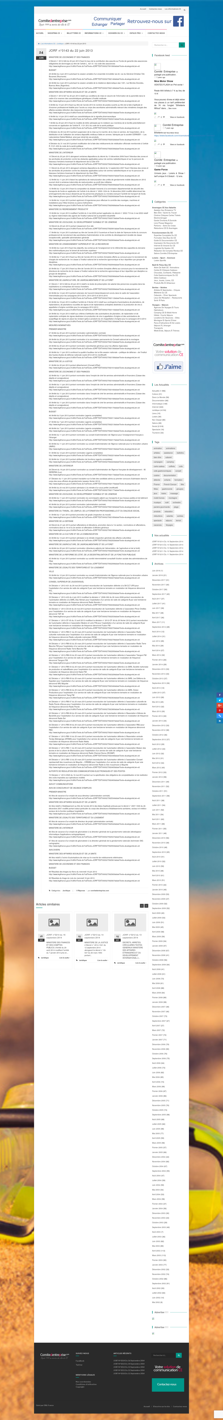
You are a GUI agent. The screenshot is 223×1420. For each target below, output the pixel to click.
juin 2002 (156, 1297)
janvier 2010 (157, 889)
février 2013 (157, 716)
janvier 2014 (157, 664)
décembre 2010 (158, 838)
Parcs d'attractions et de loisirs (167, 323)
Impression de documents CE (166, 243)
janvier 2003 (157, 1264)
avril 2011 (156, 819)
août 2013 (156, 688)
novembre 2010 (158, 842)
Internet (155, 407)
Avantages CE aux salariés (164, 207)
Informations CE (93, 33)
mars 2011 (156, 824)
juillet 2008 (156, 974)
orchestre (177, 502)
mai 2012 (156, 758)
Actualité (155, 390)
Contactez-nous (155, 9)
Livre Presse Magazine (163, 223)
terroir (178, 520)
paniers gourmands (162, 507)
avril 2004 (156, 1194)
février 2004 (157, 1203)
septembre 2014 (159, 627)
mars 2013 (156, 711)
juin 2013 (156, 697)
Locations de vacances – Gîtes (167, 317)
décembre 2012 (158, 725)
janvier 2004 (157, 1208)
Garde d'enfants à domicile (165, 220)
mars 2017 (156, 622)
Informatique (157, 403)
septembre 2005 (159, 1114)
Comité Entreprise (164, 71)
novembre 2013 (158, 673)
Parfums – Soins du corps (165, 225)
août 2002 (156, 1288)
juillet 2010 (156, 861)
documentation (170, 475)
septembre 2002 (159, 1283)
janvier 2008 (157, 1002)
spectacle (158, 520)
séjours (169, 520)
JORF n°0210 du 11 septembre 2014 (167, 554)
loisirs (163, 493)
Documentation (158, 400)
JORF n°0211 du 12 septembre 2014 (167, 551)
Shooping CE (54, 33)
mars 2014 (156, 655)
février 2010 (157, 884)
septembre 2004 (159, 1171)
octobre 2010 (157, 847)
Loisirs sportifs (160, 260)
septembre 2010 (159, 852)
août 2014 (156, 631)
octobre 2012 (157, 734)
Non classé (157, 419)
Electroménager (160, 218)
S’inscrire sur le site (161, 1406)
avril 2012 (156, 763)
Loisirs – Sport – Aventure (163, 257)
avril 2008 (156, 988)
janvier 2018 (157, 575)
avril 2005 (156, 1138)
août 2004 (156, 1175)
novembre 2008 (158, 955)
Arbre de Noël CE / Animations (166, 267)
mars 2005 (156, 1142)
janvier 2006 (157, 1096)
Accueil (143, 9)
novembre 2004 (158, 1161)
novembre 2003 (158, 1217)
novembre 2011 (158, 786)
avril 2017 (156, 617)
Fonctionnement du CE (162, 232)
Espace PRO (135, 33)
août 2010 (156, 856)
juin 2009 (156, 922)
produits (157, 511)
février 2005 (157, 1147)
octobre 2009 (157, 903)
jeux (155, 493)
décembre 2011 (158, 781)
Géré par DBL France (45, 1405)
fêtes (156, 489)
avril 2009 (156, 931)
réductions (158, 516)
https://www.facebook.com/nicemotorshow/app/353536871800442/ (184, 135)
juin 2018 (156, 570)
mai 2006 (156, 1077)
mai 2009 (156, 927)
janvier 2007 (157, 1039)
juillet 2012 (156, 749)
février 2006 (157, 1091)
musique (157, 502)
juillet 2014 (156, 636)
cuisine (157, 475)
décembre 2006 (158, 1044)
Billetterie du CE (160, 292)
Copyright (80, 1387)
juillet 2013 (156, 692)
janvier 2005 (157, 1152)
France (157, 484)
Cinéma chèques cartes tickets (167, 215)
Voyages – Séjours (160, 305)
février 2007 (157, 1035)
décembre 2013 (158, 669)
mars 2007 (156, 1030)
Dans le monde (158, 397)
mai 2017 (156, 613)
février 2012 (157, 772)
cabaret (168, 457)
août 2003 (156, 1232)
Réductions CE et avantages (165, 228)
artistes (157, 452)
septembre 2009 (159, 908)
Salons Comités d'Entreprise (165, 253)
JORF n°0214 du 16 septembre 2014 (55, 936)
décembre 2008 (158, 950)
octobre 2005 (157, 1110)
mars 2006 (156, 1086)
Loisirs (154, 416)
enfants (167, 480)
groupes (180, 489)
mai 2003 (156, 1246)
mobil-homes (159, 498)
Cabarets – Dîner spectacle (165, 295)
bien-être (157, 457)
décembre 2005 (158, 1100)
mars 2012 (156, 767)
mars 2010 (156, 880)
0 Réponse (81, 890)
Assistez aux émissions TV (165, 210)
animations (170, 448)
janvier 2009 (157, 945)
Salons (155, 423)
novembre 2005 (158, 1105)
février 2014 (157, 659)
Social (154, 426)
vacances (158, 525)
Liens (154, 413)
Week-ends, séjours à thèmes (166, 330)
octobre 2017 (157, 589)
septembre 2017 (159, 594)
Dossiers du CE (115, 33)
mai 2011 (156, 814)
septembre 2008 (159, 964)
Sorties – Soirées (159, 287)
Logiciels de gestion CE (164, 248)
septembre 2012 (159, 739)
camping (170, 461)
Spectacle (156, 429)
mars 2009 (156, 936)
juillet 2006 (156, 1067)
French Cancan (170, 484)
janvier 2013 (157, 720)
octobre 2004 (157, 1166)
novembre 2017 (158, 584)
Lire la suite (64, 957)
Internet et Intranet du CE (164, 245)
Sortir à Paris (159, 300)
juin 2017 (156, 608)
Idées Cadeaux (160, 277)
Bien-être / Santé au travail (165, 212)
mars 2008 (156, 992)
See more (172, 108)
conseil (178, 471)
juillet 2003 (156, 1236)
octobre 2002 (157, 1278)
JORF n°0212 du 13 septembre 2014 (132, 936)
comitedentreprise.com (100, 890)
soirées (180, 516)
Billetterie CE (74, 33)
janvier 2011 (157, 833)
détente (157, 480)
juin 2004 (156, 1185)
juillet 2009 (156, 917)
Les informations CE (173, 9)
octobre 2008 (157, 960)
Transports (158, 328)
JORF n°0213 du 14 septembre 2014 (94, 936)
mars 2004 (156, 1199)
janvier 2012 (157, 777)
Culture (155, 394)
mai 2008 (156, 983)
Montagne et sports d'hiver (165, 320)
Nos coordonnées (83, 1382)
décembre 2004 (158, 1157)
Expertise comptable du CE (165, 235)
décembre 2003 (158, 1213)
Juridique (66, 890)
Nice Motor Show (163, 81)
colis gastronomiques (162, 471)
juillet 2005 (156, 1124)
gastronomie (167, 489)
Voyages (169, 525)
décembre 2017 (158, 580)
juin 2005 (156, 1128)
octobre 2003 (157, 1222)
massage (174, 493)
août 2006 (156, 1063)
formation (178, 480)
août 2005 (156, 1119)
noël (167, 502)
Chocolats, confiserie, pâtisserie (167, 272)
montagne (173, 498)
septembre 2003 (159, 1227)
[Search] (182, 45)
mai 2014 (156, 645)
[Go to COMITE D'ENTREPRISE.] (38, 43)
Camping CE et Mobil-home (165, 312)
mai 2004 (156, 1189)
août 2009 (156, 913)
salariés (170, 516)
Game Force (161, 169)
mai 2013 (156, 702)
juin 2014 (156, 641)
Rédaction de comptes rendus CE (168, 250)
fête (182, 484)
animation (158, 448)
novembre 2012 (158, 730)
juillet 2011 (156, 805)
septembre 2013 (159, 683)
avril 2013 (156, 706)
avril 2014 (156, 650)
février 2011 (157, 828)
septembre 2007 (159, 1021)
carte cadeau (159, 466)
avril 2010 (156, 875)
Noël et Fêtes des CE (161, 265)
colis (181, 466)
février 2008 (157, 997)
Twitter (79, 1365)
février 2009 (157, 941)
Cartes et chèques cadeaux (165, 270)
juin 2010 (156, 866)
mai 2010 (156, 870)
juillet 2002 (156, 1293)
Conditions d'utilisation (86, 1384)
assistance (168, 452)
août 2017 (156, 598)
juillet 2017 (156, 603)
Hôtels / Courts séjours (163, 315)
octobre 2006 (157, 1053)
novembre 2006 (158, 1049)
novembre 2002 (158, 1274)
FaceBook (80, 1361)
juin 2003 (156, 1241)
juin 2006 (156, 1072)
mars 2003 (156, 1255)
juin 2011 (156, 809)
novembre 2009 (158, 899)
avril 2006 (156, 1082)
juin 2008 (156, 978)
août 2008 (156, 969)
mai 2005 (156, 1133)
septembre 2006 (159, 1058)
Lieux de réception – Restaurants (168, 297)
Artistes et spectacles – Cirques (167, 290)
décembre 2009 (158, 894)
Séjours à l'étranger (162, 325)
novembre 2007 (158, 1011)
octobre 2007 (157, 1016)
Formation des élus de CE (165, 237)
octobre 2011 (157, 791)
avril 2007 (156, 1025)
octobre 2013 (157, 678)
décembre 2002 (158, 1269)
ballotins (180, 452)
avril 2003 (156, 1250)
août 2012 (156, 744)
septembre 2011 (159, 795)
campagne (158, 461)
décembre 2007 (158, 1006)
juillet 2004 (156, 1180)
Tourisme (156, 432)
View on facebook (177, 117)
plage (176, 507)
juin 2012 (156, 753)
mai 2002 (156, 1302)
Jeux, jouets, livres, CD (164, 280)
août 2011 (156, 800)
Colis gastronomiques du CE (166, 275)
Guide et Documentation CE (165, 240)
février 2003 (157, 1260)
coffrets (172, 466)
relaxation (169, 511)
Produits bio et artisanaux (164, 283)
